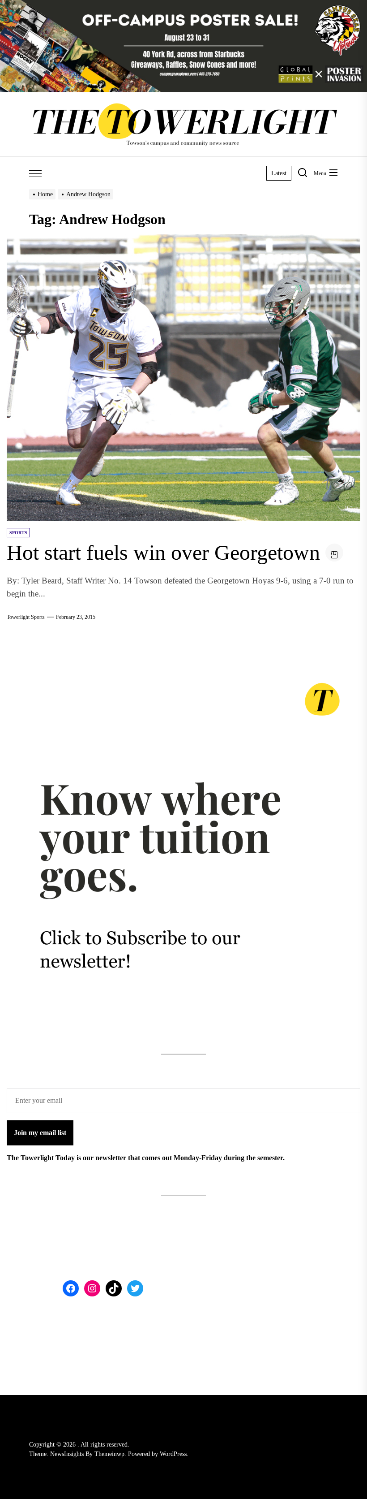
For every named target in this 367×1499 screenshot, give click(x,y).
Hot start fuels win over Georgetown (163, 552)
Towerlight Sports (26, 617)
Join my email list (40, 1132)
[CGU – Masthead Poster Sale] (183, 5)
